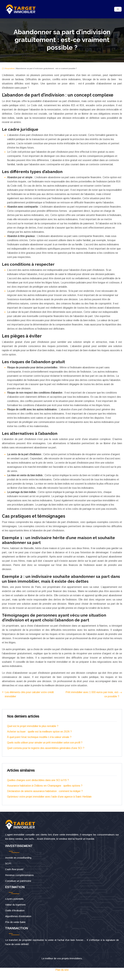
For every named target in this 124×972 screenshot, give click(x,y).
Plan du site (62, 969)
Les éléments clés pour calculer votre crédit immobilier (29, 694)
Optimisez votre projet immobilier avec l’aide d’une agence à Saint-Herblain (49, 796)
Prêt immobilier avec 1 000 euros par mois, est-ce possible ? (92, 694)
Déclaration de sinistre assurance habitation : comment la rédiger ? (45, 791)
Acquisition (10, 68)
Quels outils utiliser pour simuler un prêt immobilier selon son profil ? (44, 742)
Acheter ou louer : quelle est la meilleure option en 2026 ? (39, 731)
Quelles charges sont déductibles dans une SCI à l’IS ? (38, 780)
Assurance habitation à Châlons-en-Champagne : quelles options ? (44, 785)
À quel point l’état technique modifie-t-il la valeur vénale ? (39, 737)
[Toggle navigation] (118, 9)
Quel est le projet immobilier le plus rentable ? (32, 726)
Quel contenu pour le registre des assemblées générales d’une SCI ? (45, 748)
